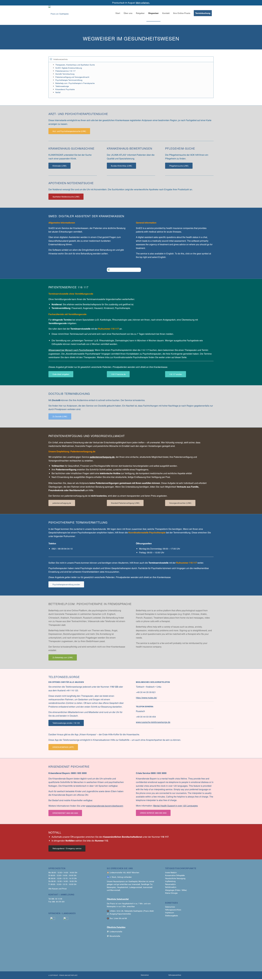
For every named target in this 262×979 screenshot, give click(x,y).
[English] (65, 919)
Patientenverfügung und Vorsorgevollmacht (72, 77)
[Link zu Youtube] (193, 975)
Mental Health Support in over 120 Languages (175, 805)
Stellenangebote (171, 915)
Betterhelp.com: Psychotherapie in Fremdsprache (75, 83)
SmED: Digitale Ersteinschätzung (68, 68)
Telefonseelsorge (62, 86)
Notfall (57, 92)
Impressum (169, 912)
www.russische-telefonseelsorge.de (153, 722)
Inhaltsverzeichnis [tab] (60, 59)
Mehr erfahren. (143, 2)
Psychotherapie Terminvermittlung (68, 80)
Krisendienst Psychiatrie (65, 89)
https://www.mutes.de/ (146, 697)
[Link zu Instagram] (197, 975)
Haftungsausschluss (173, 909)
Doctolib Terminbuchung (64, 74)
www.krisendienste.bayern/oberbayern (104, 805)
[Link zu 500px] (211, 975)
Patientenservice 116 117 (65, 71)
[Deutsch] (52, 919)
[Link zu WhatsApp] (188, 975)
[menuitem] (118, 13)
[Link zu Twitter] (202, 975)
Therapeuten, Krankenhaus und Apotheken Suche (75, 64)
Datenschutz (170, 906)
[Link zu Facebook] (207, 975)
